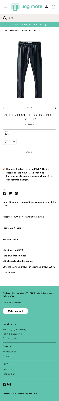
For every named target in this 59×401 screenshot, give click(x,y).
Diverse (7, 346)
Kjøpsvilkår (9, 374)
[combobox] (29, 132)
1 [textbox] (5, 142)
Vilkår (6, 364)
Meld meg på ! (15, 311)
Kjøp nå (29, 160)
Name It (31, 124)
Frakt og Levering (12, 334)
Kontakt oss (9, 351)
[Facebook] (4, 384)
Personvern (9, 369)
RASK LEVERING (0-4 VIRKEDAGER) (29, 24)
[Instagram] (9, 384)
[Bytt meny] (6, 7)
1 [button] (28, 107)
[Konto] (46, 5)
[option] (29, 24)
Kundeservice (10, 324)
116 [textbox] (7, 133)
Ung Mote (20, 393)
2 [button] (31, 107)
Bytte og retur (10, 338)
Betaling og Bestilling (14, 329)
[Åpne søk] (4, 18)
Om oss (7, 356)
